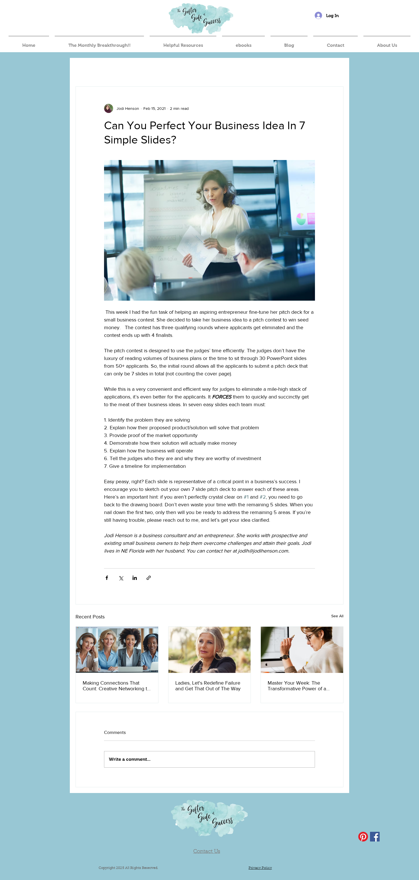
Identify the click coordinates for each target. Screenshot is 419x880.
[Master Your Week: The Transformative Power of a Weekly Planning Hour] (302, 650)
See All (337, 616)
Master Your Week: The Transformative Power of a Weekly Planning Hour (297, 685)
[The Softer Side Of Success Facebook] (375, 836)
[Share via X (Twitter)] (120, 577)
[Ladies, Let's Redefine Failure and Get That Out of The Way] (209, 650)
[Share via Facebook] (106, 577)
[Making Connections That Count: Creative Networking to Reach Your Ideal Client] (117, 650)
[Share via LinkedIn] (134, 577)
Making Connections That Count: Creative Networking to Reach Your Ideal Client (116, 685)
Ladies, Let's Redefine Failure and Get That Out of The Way (208, 685)
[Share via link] (148, 577)
